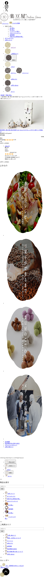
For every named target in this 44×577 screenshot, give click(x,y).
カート (13, 91)
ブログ (13, 66)
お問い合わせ (14, 85)
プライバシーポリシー (11, 445)
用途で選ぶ (9, 95)
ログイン (13, 73)
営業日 (14, 60)
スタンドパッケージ (15, 33)
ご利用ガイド (14, 53)
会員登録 (9, 546)
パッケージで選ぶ (15, 31)
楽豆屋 (2, 95)
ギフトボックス (9, 38)
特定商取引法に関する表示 (12, 443)
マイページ (5, 23)
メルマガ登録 (16, 23)
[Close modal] (1, 479)
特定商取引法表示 (12, 549)
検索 (2, 489)
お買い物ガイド (9, 446)
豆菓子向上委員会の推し (16, 36)
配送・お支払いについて (14, 538)
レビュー (13, 47)
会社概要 (7, 441)
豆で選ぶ (12, 28)
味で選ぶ (12, 29)
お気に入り (14, 79)
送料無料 (12, 35)
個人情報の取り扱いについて (15, 551)
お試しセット (8, 40)
